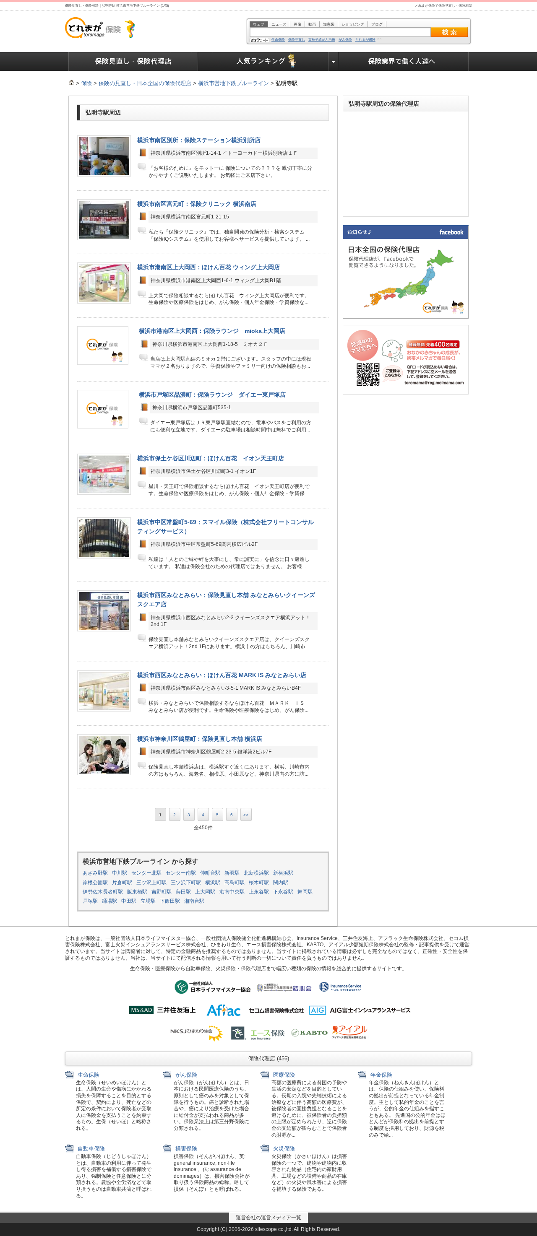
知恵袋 (328, 24)
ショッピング (352, 24)
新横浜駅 (283, 873)
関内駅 (280, 882)
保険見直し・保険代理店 (133, 61)
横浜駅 (212, 882)
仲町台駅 (210, 873)
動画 (312, 24)
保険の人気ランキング (263, 61)
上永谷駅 (259, 892)
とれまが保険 (365, 40)
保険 (86, 83)
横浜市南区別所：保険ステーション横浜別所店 (199, 140)
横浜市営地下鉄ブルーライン (233, 83)
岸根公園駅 (95, 882)
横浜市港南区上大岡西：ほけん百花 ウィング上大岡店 (208, 267)
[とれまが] (71, 83)
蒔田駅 (183, 892)
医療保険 (283, 1075)
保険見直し (296, 40)
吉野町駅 (161, 892)
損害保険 (185, 1148)
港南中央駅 (232, 892)
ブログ (377, 24)
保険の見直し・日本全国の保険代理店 (145, 83)
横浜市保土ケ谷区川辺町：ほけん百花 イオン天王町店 (210, 458)
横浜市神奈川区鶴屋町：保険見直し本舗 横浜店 (199, 738)
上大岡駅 (205, 892)
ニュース (279, 24)
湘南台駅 (194, 901)
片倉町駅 (122, 882)
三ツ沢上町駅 (151, 882)
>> (245, 815)
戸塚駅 (90, 901)
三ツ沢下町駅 (186, 882)
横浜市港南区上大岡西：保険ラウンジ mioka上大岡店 (212, 330)
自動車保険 (90, 1148)
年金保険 (380, 1075)
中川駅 (119, 873)
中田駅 (128, 901)
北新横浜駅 (256, 873)
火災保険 (283, 1148)
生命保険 (278, 40)
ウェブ (258, 24)
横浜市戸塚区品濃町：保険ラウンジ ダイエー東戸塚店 (212, 394)
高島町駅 (234, 882)
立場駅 (148, 901)
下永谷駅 (283, 892)
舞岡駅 (305, 892)
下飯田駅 (170, 901)
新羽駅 (232, 873)
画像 (297, 24)
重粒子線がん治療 (321, 40)
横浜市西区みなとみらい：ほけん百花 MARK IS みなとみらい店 (221, 675)
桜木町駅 (259, 882)
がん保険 (345, 40)
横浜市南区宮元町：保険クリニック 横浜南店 (196, 203)
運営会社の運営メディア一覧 (268, 1217)
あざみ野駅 (95, 873)
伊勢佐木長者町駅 (103, 892)
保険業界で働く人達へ (404, 61)
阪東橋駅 (137, 892)
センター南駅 (181, 873)
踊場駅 (109, 901)
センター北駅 (146, 873)
